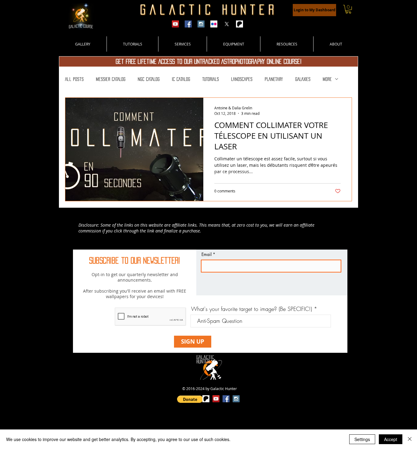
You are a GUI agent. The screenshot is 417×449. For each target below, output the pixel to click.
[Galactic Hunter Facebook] (188, 23)
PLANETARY (274, 79)
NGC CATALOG (149, 79)
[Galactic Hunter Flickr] (213, 23)
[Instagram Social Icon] (236, 398)
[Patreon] (239, 23)
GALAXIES (302, 79)
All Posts (74, 79)
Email (206, 254)
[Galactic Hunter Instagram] (201, 23)
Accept (390, 439)
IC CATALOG (181, 79)
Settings (362, 439)
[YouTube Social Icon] (215, 398)
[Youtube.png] (175, 23)
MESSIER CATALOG (110, 79)
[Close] (409, 439)
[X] (226, 23)
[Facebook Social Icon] (226, 398)
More (327, 79)
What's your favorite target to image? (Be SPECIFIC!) (251, 309)
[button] (348, 9)
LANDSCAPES (241, 79)
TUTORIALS (210, 79)
